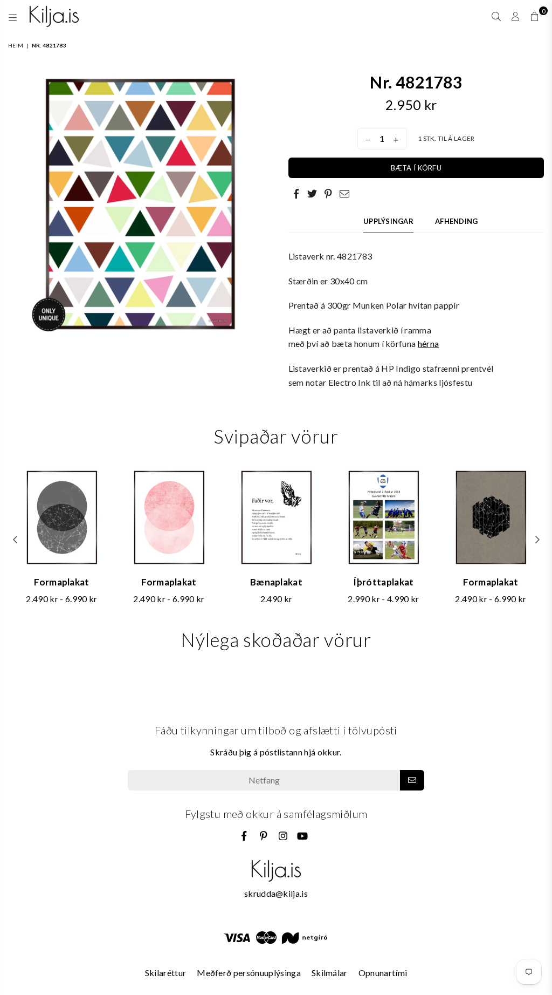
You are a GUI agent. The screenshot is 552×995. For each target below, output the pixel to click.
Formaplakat (61, 582)
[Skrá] (412, 780)
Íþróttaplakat (383, 582)
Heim (15, 45)
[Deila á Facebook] (296, 193)
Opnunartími (383, 972)
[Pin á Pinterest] (329, 193)
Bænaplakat (276, 582)
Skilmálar (330, 972)
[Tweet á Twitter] (313, 193)
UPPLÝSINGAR (388, 221)
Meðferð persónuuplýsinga (249, 972)
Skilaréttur (166, 972)
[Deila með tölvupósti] (345, 193)
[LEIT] (496, 16)
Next (537, 539)
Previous (14, 539)
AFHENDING (456, 221)
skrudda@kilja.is (276, 893)
